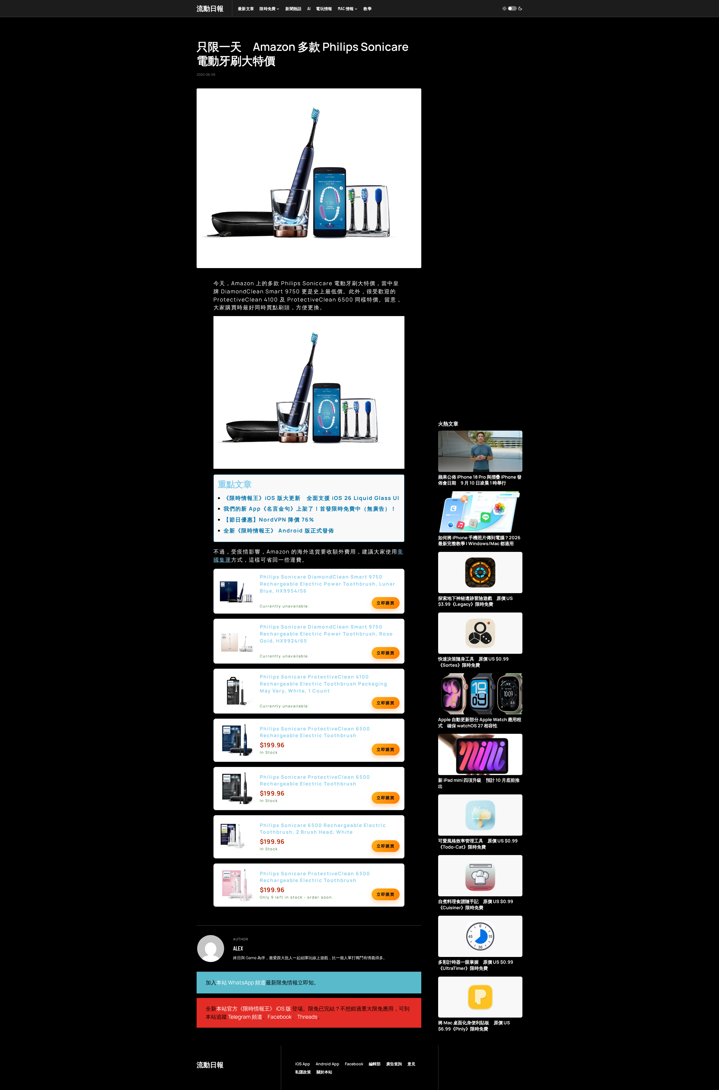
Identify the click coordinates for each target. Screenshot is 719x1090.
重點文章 (235, 484)
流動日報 (210, 8)
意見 (411, 1063)
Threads (307, 1016)
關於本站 (324, 1072)
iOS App (302, 1063)
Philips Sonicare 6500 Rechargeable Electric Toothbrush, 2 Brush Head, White (323, 828)
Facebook (280, 1016)
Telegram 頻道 (245, 1016)
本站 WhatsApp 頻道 (241, 982)
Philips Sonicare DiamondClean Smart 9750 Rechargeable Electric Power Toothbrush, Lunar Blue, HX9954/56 (327, 583)
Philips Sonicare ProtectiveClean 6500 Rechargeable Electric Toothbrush (315, 732)
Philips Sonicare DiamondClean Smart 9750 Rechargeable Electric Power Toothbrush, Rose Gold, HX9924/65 (326, 633)
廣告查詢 (394, 1063)
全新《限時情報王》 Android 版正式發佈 (279, 530)
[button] (512, 8)
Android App (327, 1063)
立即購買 (386, 602)
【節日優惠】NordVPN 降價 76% (269, 519)
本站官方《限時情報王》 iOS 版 (253, 1008)
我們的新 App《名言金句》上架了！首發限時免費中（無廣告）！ (310, 508)
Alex (238, 948)
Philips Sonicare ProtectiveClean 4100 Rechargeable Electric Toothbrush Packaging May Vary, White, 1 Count (323, 683)
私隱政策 (303, 1072)
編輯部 (375, 1063)
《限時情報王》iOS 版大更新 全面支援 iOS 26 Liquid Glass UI (311, 498)
